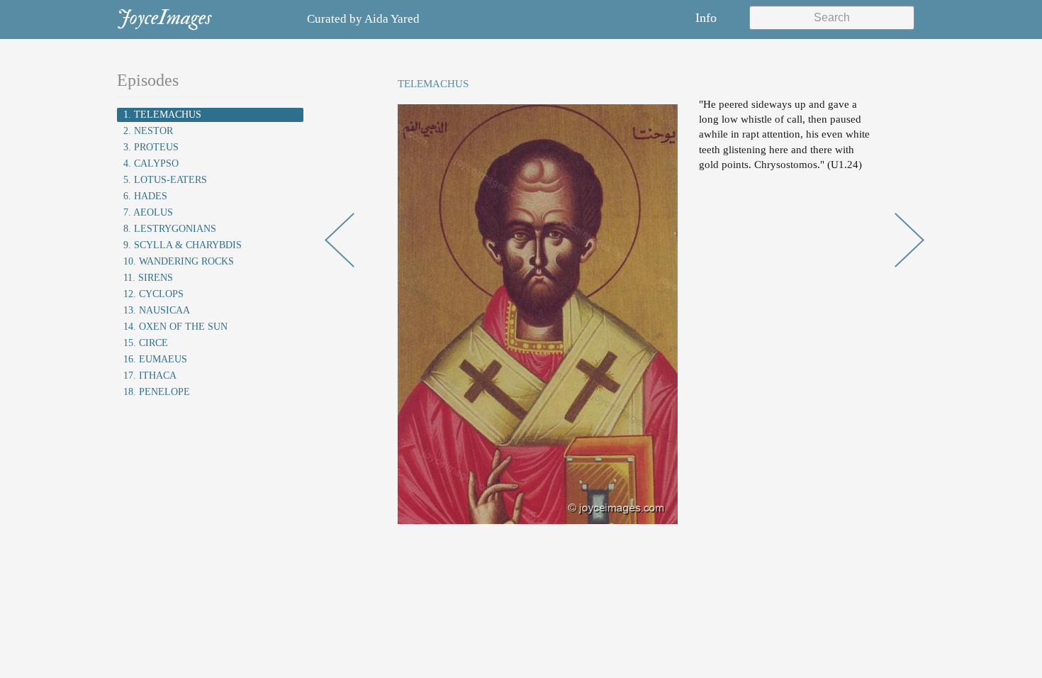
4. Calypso (151, 163)
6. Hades (145, 196)
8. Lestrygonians (169, 228)
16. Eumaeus (155, 359)
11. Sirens (148, 277)
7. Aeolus (148, 212)
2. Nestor (148, 131)
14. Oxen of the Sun (175, 326)
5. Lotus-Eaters (165, 179)
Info (706, 18)
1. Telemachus (162, 114)
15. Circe (145, 343)
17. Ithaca (150, 375)
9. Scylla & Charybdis (182, 245)
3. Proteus (151, 147)
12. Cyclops (153, 294)
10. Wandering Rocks (178, 261)
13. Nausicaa (156, 310)
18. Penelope (156, 392)
